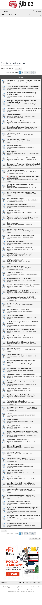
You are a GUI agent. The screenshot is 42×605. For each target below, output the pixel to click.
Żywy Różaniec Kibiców (15, 464)
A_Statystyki (21, 298)
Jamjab (20, 231)
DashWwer (21, 206)
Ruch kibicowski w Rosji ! (16, 266)
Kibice (9, 83)
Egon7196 (20, 497)
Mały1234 (20, 96)
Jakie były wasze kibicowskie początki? (21, 235)
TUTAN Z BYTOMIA (13, 133)
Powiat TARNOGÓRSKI (15, 354)
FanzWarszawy (22, 88)
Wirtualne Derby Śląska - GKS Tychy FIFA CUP (23, 407)
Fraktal (19, 421)
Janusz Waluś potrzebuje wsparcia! (19, 489)
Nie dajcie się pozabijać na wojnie (19, 121)
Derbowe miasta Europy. (15, 198)
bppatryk (20, 466)
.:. (18, 255)
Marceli (20, 311)
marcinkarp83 (21, 435)
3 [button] (24, 73)
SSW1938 (20, 122)
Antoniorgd (21, 249)
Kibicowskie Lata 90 (14, 446)
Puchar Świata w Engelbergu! (17, 401)
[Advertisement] (21, 40)
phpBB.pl (29, 589)
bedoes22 (20, 484)
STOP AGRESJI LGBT (15, 260)
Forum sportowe (12, 300)
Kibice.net (10, 377)
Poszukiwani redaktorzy (15, 170)
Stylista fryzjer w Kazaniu (16, 229)
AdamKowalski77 (22, 153)
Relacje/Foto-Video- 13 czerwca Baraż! (20, 342)
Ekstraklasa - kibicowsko (15, 241)
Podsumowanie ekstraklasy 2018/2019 (20, 297)
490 (19, 261)
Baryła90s (20, 116)
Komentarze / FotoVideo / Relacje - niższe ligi (23, 164)
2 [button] (22, 73)
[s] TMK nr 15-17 (12, 303)
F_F (19, 503)
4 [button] (27, 73)
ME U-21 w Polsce (13, 452)
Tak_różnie (21, 350)
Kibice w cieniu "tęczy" (15, 316)
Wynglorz (20, 519)
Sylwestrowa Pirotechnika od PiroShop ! (21, 495)
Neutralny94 (21, 356)
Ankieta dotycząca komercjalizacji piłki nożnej (23, 285)
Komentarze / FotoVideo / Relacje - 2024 (21, 158)
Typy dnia (10, 486)
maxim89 (20, 364)
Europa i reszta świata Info (15, 117)
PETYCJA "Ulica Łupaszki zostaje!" (19, 254)
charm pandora (12, 419)
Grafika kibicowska (13, 211)
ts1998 (19, 453)
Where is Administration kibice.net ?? (20, 248)
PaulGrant (20, 525)
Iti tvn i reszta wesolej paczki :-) (18, 523)
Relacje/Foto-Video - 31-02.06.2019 (19, 279)
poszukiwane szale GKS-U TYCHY (19, 368)
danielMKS (20, 441)
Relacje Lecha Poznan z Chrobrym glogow (22, 127)
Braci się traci (12, 152)
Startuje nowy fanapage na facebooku (20, 192)
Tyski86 (20, 370)
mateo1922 (21, 415)
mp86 (19, 390)
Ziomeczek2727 (22, 104)
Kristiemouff (21, 224)
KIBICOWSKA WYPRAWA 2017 (17, 440)
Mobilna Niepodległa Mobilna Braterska (21, 395)
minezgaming (21, 511)
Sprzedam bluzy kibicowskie (17, 204)
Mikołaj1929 (21, 384)
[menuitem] (6, 11)
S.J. (19, 268)
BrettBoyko (21, 460)
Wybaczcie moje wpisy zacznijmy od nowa (22, 217)
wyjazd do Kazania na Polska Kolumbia (21, 375)
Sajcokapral (21, 194)
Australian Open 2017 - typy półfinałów (21, 483)
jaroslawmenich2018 (23, 376)
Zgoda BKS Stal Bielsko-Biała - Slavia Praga (22, 86)
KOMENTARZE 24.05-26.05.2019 (18, 291)
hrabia (19, 305)
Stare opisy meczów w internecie (18, 389)
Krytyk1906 (21, 325)
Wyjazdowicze (22, 179)
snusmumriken (22, 409)
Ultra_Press (21, 110)
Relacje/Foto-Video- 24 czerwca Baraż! (20, 330)
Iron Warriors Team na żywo (17, 458)
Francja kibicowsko (14, 115)
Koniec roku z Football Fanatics (18, 501)
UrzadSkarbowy (22, 200)
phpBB (18, 587)
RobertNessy (21, 274)
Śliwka (19, 218)
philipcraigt (20, 141)
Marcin (19, 82)
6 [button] (32, 73)
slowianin (20, 147)
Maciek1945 (21, 212)
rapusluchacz (21, 317)
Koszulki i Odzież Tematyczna (17, 139)
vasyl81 (20, 396)
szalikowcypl (21, 172)
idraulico (20, 447)
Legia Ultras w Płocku (14, 272)
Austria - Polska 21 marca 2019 (18, 309)
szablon (9, 413)
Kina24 (19, 427)
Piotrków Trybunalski (14, 145)
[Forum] (21, 4)
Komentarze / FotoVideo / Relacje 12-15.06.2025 (24, 108)
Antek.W (20, 128)
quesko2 (20, 286)
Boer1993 (20, 490)
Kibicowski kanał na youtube (17, 336)
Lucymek (20, 135)
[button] (35, 72)
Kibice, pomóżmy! (13, 426)
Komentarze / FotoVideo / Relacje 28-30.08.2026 (24, 80)
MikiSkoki (20, 402)
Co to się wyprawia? (14, 348)
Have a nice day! (12, 223)
